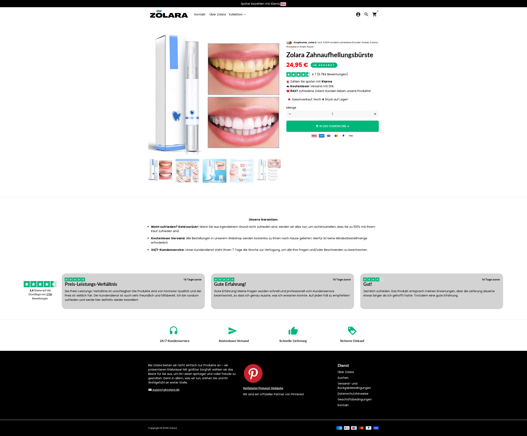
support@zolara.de (166, 390)
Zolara (173, 428)
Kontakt (199, 14)
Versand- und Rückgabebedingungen (354, 385)
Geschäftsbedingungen (355, 399)
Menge (291, 108)
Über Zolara (218, 14)
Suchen (343, 378)
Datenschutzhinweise (353, 394)
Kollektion (237, 14)
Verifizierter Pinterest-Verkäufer (263, 388)
